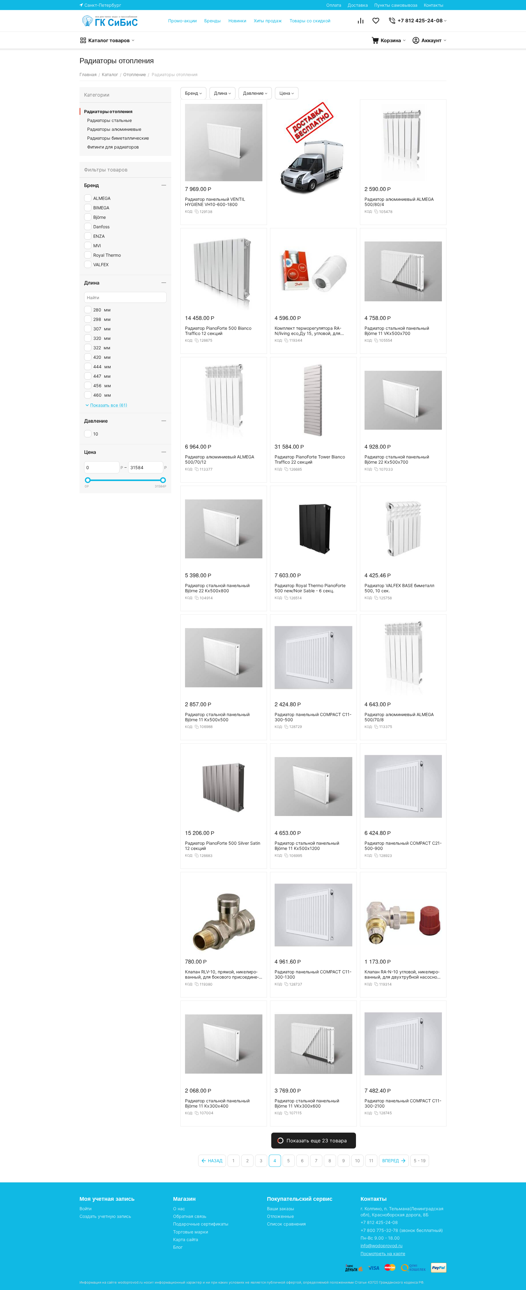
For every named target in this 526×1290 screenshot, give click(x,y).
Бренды (212, 20)
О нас (179, 1208)
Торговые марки (190, 1231)
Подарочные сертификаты (200, 1223)
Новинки (237, 20)
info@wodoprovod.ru (381, 1245)
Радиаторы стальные (109, 120)
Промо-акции (182, 20)
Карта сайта (185, 1239)
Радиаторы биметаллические (118, 138)
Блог (178, 1247)
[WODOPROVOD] (110, 20)
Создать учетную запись (105, 1216)
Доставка (358, 5)
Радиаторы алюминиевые (114, 129)
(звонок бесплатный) (402, 1230)
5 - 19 (420, 1160)
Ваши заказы (280, 1208)
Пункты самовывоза (395, 5)
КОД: (189, 211)
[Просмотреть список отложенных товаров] (376, 21)
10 (357, 1160)
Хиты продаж (268, 20)
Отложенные (280, 1216)
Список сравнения (286, 1223)
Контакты (433, 5)
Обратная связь (189, 1216)
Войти (85, 1208)
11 (371, 1160)
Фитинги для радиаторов (113, 146)
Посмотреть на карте (383, 1253)
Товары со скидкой (310, 20)
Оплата (333, 5)
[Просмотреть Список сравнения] (360, 21)
